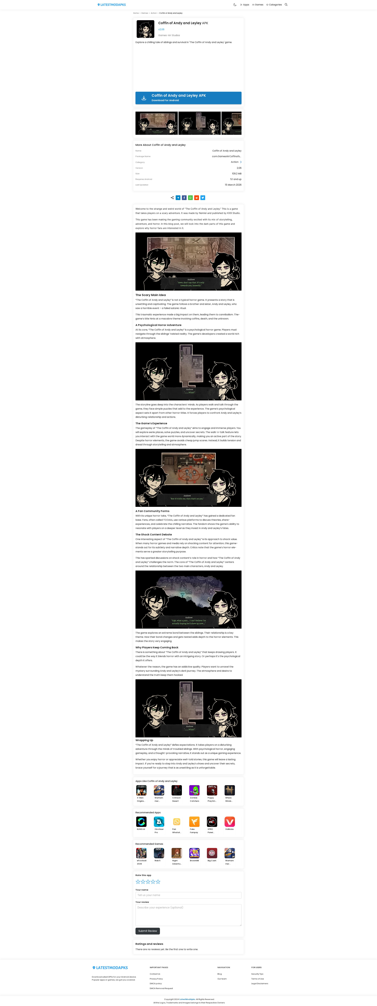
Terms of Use (257, 978)
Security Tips (257, 974)
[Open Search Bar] (286, 4)
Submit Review (147, 931)
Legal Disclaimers (259, 983)
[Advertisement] (188, 68)
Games (259, 4)
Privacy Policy (156, 978)
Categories (275, 4)
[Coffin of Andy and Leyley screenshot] (156, 123)
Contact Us (155, 974)
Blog (220, 974)
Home (136, 13)
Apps (246, 4)
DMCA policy (156, 983)
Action (154, 13)
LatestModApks (187, 999)
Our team (222, 978)
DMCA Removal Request (161, 988)
